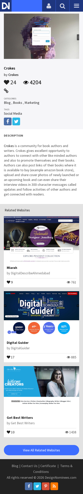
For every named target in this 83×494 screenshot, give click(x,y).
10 (12, 432)
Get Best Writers (20, 417)
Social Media (13, 113)
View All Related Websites (41, 450)
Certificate (48, 466)
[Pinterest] (46, 486)
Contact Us (29, 466)
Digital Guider (18, 342)
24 (12, 80)
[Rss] (54, 486)
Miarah (12, 267)
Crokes (13, 74)
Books (17, 102)
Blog (7, 102)
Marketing (32, 102)
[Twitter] (37, 486)
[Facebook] (29, 486)
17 (12, 357)
